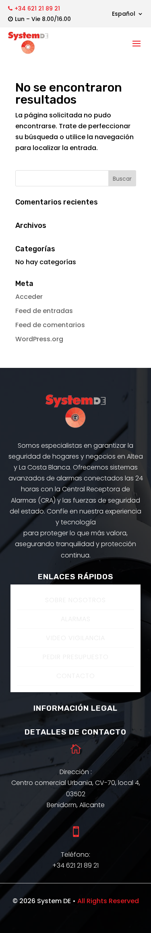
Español (123, 14)
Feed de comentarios (50, 325)
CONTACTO (75, 675)
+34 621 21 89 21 (37, 8)
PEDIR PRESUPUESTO (76, 657)
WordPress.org (39, 339)
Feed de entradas (44, 310)
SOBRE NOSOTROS (75, 600)
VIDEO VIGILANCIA (75, 638)
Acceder (29, 296)
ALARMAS (76, 619)
